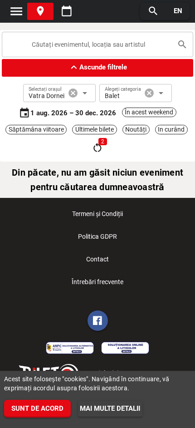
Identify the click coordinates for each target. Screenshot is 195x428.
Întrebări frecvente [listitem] (97, 281)
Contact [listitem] (97, 259)
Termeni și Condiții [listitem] (97, 213)
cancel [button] (73, 93)
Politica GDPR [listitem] (97, 236)
